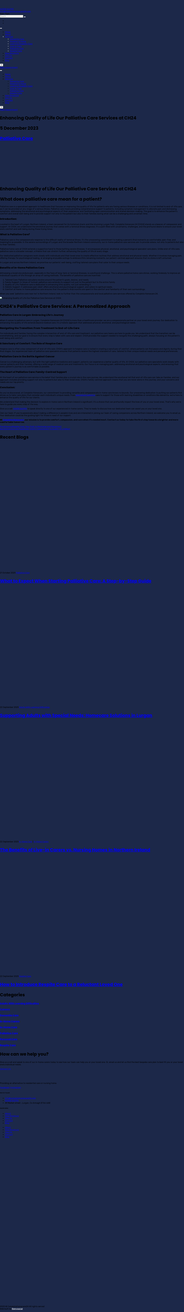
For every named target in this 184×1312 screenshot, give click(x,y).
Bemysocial (17, 1309)
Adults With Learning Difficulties (34, 707)
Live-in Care (16, 46)
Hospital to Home (18, 41)
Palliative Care (17, 48)
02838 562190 (20, 408)
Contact (9, 58)
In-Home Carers (41, 841)
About (8, 34)
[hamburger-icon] (1, 28)
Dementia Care (17, 39)
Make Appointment (9, 67)
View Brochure (12, 53)
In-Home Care (25, 841)
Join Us (8, 56)
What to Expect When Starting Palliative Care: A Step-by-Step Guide (75, 581)
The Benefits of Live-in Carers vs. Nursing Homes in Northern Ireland (75, 850)
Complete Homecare (13, 420)
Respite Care (16, 51)
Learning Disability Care (21, 44)
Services (9, 37)
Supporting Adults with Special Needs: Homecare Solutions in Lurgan (76, 715)
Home (7, 32)
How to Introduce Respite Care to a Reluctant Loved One (61, 984)
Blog (7, 60)
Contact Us (5, 1069)
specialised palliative (85, 395)
